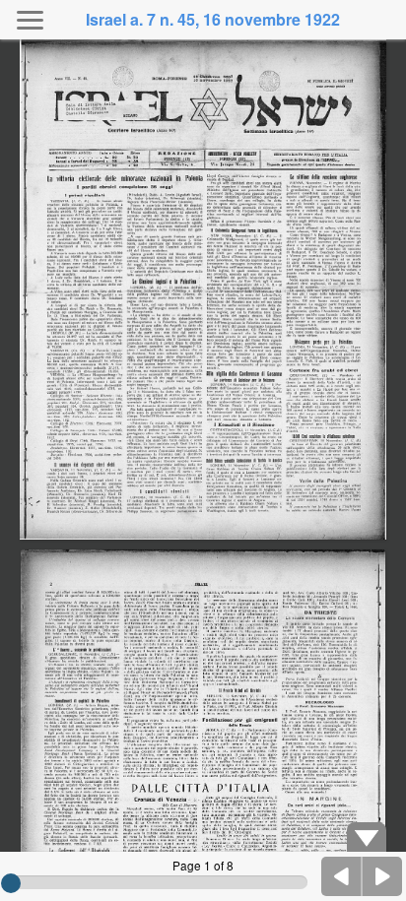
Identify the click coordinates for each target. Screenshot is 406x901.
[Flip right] (382, 876)
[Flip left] (342, 876)
